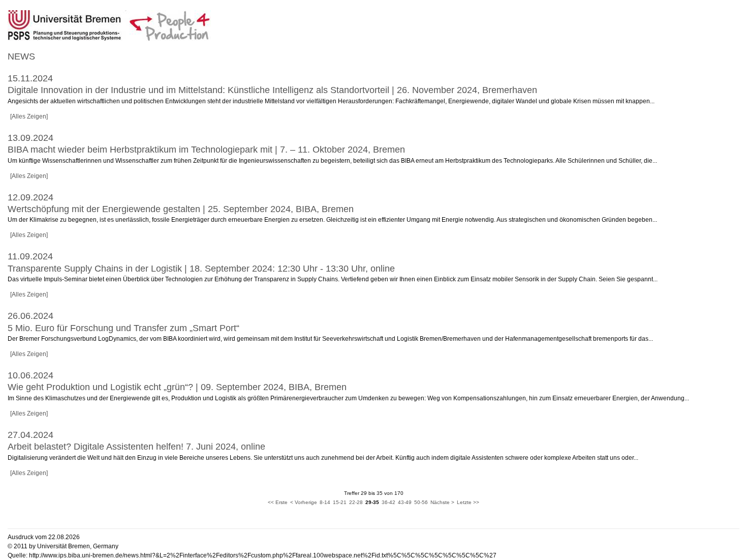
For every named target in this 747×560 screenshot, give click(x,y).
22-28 (356, 502)
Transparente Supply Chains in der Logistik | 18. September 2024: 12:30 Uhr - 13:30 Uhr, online (201, 268)
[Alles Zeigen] (29, 116)
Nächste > (442, 502)
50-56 (421, 502)
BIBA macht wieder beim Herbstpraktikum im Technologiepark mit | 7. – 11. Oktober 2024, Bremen (206, 149)
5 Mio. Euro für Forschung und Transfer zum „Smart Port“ (123, 328)
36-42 (388, 502)
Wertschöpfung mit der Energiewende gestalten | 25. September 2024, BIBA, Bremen (181, 209)
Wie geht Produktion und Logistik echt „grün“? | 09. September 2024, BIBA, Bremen (177, 387)
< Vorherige (303, 502)
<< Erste (278, 502)
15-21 (340, 502)
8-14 (325, 502)
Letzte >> (468, 502)
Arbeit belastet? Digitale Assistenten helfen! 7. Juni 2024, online (136, 446)
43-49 (405, 502)
